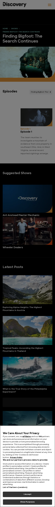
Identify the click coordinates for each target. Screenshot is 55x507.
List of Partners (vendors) (15, 487)
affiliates (27, 436)
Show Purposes (27, 502)
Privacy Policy (16, 457)
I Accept (27, 494)
